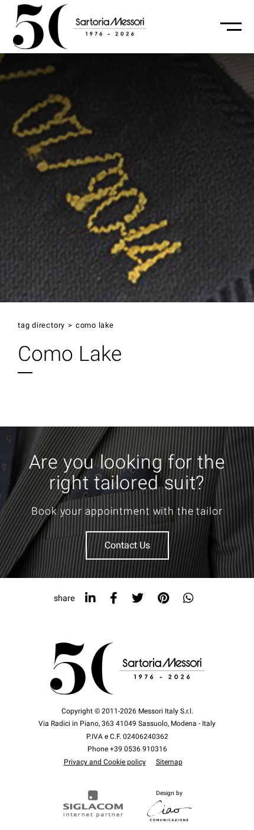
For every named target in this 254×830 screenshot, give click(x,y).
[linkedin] (90, 598)
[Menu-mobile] (231, 26)
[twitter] (138, 598)
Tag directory (41, 325)
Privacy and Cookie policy (105, 762)
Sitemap (169, 762)
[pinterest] (163, 598)
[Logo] (80, 26)
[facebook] (114, 598)
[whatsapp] (188, 598)
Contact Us (127, 545)
